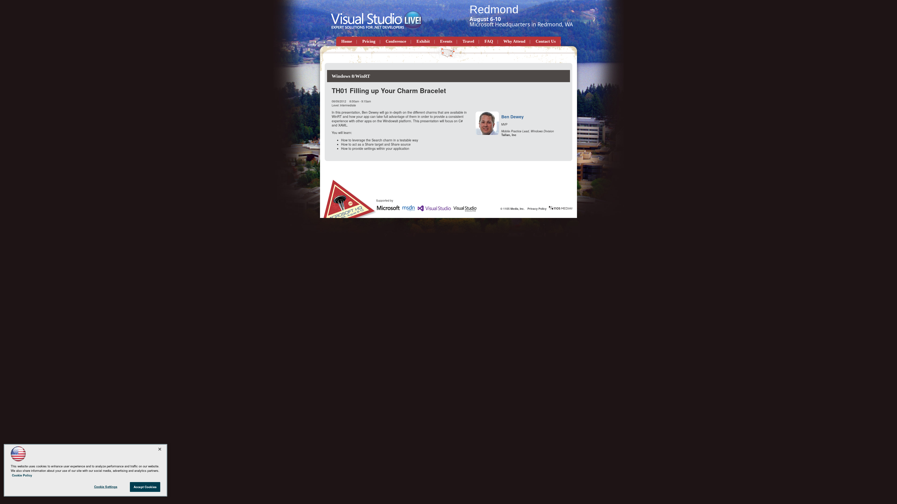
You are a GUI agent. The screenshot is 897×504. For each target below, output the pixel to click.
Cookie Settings (105, 486)
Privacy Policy (537, 208)
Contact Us (546, 41)
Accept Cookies (145, 487)
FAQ (488, 41)
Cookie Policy (22, 475)
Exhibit (423, 41)
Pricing (368, 41)
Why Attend (514, 41)
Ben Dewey (512, 117)
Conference (396, 41)
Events (446, 41)
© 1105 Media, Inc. (512, 208)
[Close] (160, 449)
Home (346, 41)
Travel (468, 41)
